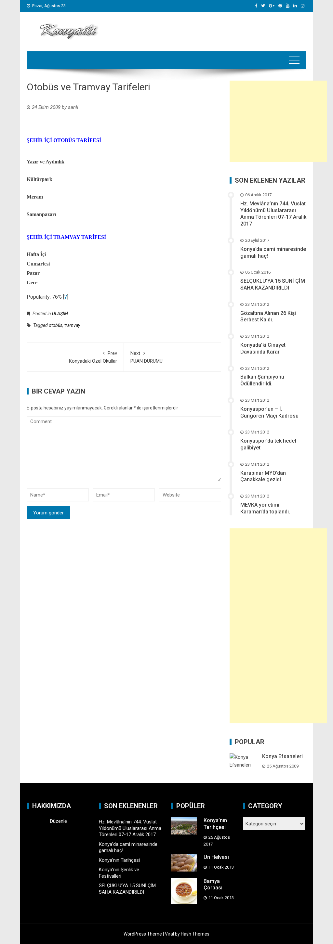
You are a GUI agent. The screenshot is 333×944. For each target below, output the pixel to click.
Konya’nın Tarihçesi (119, 860)
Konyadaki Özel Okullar (93, 357)
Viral (169, 934)
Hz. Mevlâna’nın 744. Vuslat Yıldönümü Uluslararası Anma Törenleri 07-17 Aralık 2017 (273, 213)
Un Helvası (216, 857)
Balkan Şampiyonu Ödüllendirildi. (262, 380)
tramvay (72, 325)
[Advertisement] (278, 121)
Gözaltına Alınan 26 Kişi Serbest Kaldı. (268, 316)
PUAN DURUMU (146, 357)
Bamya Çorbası (213, 884)
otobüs (55, 325)
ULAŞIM (60, 313)
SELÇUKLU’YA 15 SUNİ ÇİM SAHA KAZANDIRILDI (272, 284)
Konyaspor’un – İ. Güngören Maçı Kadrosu (269, 412)
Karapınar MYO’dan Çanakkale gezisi (263, 476)
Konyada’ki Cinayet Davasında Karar (263, 348)
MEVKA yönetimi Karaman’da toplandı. (265, 508)
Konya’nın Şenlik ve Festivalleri (119, 873)
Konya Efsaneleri (282, 756)
